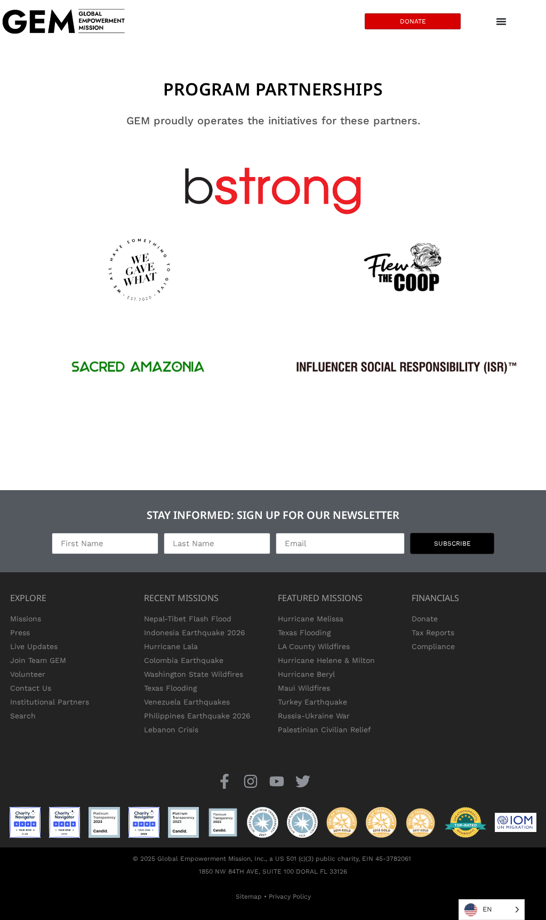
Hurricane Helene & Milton (326, 660)
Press (20, 632)
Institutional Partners (49, 702)
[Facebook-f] (224, 781)
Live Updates (34, 646)
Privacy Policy (290, 896)
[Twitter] (303, 781)
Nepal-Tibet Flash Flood (187, 618)
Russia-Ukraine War (314, 715)
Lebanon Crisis (171, 729)
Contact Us (30, 688)
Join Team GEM (38, 660)
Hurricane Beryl (306, 674)
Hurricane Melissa (310, 618)
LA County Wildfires (314, 646)
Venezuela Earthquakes (187, 702)
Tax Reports (433, 632)
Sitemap (249, 896)
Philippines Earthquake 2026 (197, 715)
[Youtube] (277, 781)
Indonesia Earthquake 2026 (194, 632)
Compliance (433, 646)
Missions (25, 618)
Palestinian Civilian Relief (324, 729)
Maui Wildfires (304, 688)
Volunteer (27, 674)
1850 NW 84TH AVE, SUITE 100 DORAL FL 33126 (273, 871)
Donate (425, 618)
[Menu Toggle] (501, 21)
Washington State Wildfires (193, 674)
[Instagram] (250, 781)
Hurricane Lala (171, 646)
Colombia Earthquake (183, 660)
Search (23, 715)
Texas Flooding (170, 688)
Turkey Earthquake (312, 702)
